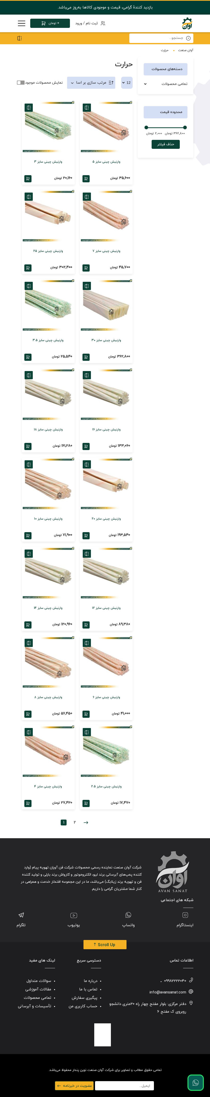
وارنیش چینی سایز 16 (106, 430)
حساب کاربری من (83, 1006)
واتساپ (128, 925)
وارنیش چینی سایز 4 (48, 787)
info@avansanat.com (168, 992)
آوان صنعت (185, 50)
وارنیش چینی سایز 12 (106, 608)
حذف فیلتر (165, 144)
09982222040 (175, 981)
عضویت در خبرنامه (77, 1085)
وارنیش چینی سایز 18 (48, 430)
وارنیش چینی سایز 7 (106, 251)
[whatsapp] (195, 1082)
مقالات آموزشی (38, 989)
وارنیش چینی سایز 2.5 (106, 787)
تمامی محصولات (174, 84)
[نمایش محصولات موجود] (21, 83)
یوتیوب (74, 925)
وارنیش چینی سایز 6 (106, 697)
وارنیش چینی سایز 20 (106, 519)
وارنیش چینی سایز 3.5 (48, 340)
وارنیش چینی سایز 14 (48, 608)
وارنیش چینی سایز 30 (106, 340)
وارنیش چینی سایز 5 (106, 162)
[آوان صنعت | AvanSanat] (187, 23)
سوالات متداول (39, 981)
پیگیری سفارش (84, 998)
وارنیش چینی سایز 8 (48, 697)
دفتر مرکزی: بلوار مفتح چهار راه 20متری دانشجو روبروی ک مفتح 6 (147, 1007)
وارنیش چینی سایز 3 (48, 162)
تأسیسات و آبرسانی (34, 1006)
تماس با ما (88, 989)
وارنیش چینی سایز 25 (48, 251)
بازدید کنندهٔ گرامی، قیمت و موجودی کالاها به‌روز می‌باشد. (105, 7)
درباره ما (90, 981)
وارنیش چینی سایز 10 (48, 519)
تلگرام (21, 925)
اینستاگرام (185, 925)
